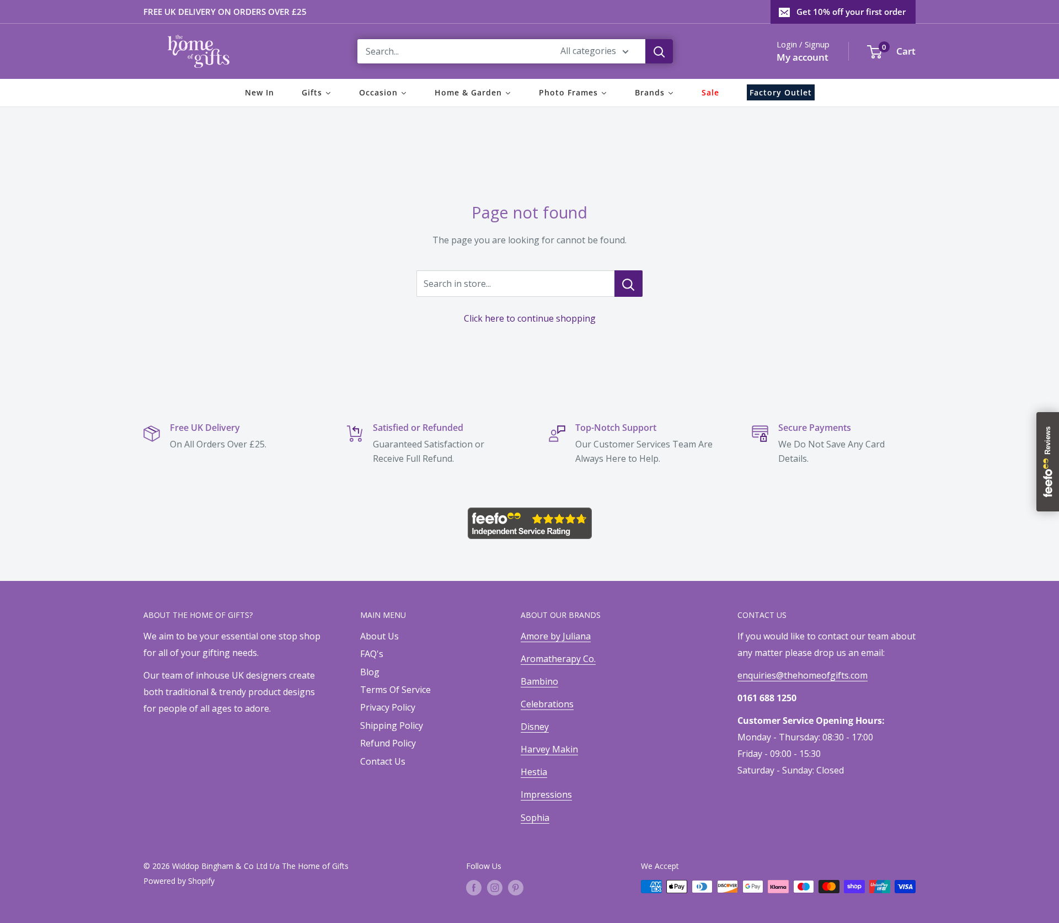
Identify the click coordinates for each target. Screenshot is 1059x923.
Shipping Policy (391, 725)
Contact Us (382, 761)
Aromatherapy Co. (558, 659)
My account (802, 57)
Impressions (546, 794)
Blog (369, 672)
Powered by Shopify (179, 881)
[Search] (659, 51)
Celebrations (547, 704)
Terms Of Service (395, 690)
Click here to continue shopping (530, 318)
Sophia (535, 818)
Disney (535, 727)
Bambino (539, 681)
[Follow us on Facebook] (474, 887)
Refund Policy (388, 743)
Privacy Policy (387, 707)
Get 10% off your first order (851, 11)
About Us (379, 636)
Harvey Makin (549, 749)
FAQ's (371, 654)
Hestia (534, 772)
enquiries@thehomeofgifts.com (802, 675)
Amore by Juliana (556, 636)
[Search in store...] (628, 283)
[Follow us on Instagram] (494, 887)
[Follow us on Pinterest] (515, 887)
